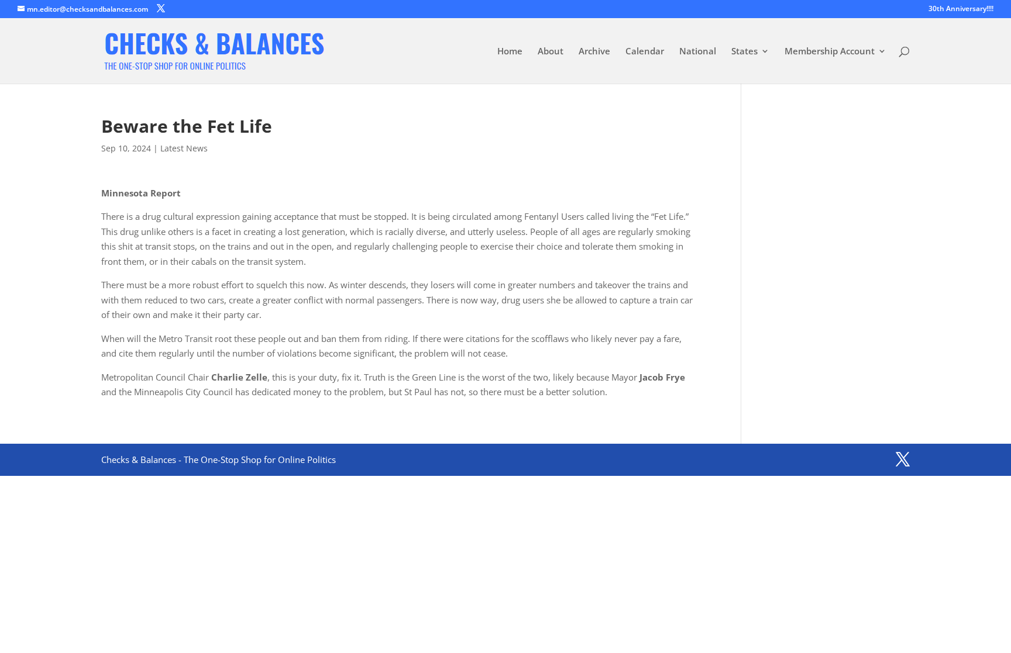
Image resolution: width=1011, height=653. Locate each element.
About (550, 52)
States (744, 52)
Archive (594, 52)
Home (509, 52)
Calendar (644, 52)
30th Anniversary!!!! (961, 9)
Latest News (184, 148)
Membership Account (830, 52)
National (697, 52)
